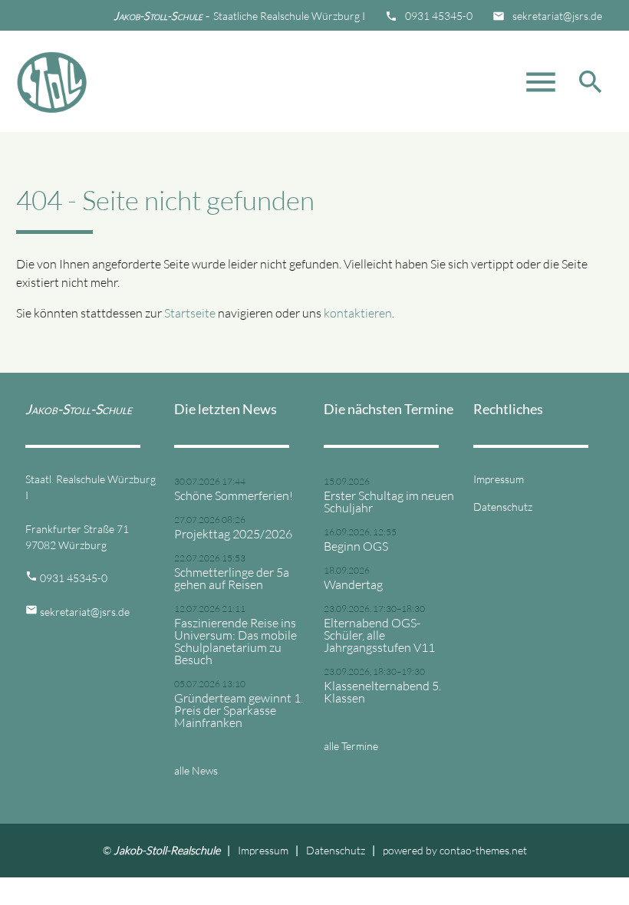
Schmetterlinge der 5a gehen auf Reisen (231, 578)
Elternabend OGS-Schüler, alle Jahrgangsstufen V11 (379, 635)
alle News (196, 770)
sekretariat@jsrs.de (557, 15)
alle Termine (351, 745)
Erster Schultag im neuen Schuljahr (389, 501)
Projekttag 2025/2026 (233, 534)
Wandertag (353, 584)
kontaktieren (358, 313)
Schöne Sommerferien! (233, 495)
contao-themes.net (483, 850)
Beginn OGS (356, 546)
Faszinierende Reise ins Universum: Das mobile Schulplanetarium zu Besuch (235, 641)
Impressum (498, 478)
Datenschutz (502, 506)
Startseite (190, 313)
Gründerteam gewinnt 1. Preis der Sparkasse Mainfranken (238, 710)
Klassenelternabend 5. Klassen (382, 692)
